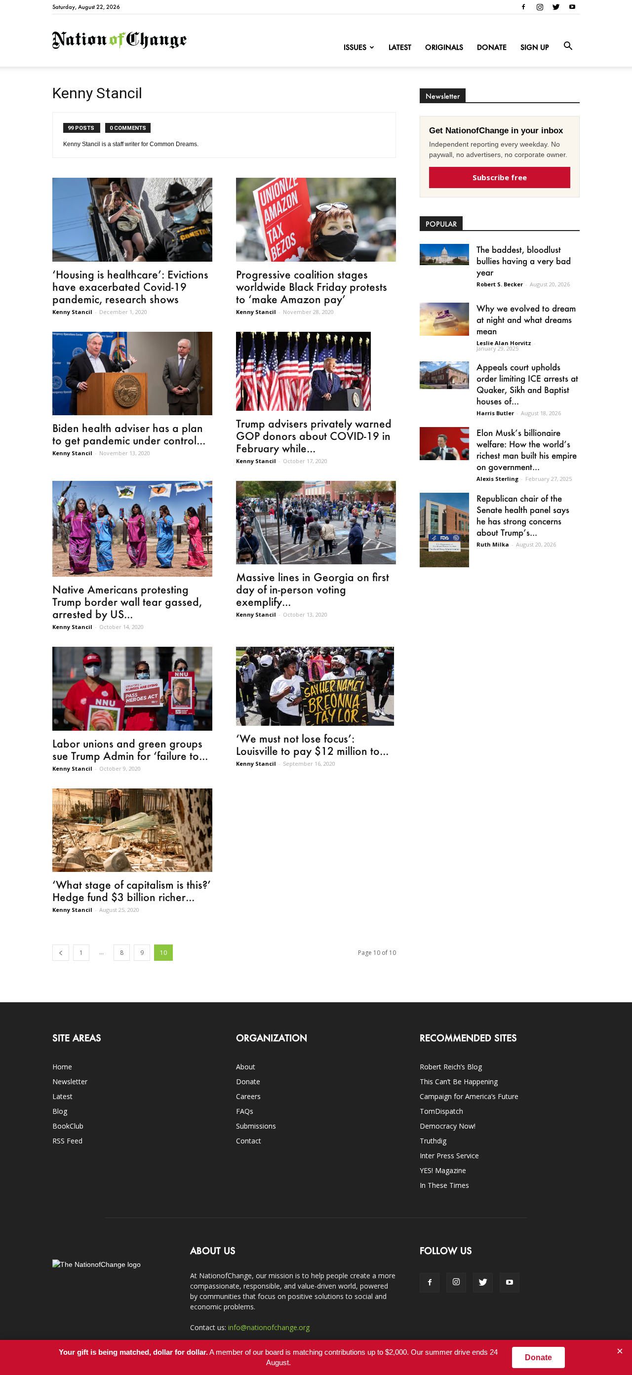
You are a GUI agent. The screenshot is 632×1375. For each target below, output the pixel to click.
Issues (355, 47)
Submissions (256, 1126)
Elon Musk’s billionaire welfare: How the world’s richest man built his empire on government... (526, 449)
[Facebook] (523, 7)
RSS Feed (67, 1140)
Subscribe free (500, 177)
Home (62, 1066)
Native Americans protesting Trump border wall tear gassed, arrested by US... (127, 602)
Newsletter (69, 1081)
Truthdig (433, 1140)
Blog (59, 1111)
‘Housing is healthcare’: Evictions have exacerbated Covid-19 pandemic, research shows (130, 287)
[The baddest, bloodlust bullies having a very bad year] (444, 254)
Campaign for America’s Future (469, 1096)
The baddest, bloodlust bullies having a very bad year (523, 260)
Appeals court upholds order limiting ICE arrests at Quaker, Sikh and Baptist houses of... (527, 383)
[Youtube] (572, 7)
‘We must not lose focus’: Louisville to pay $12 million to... (312, 744)
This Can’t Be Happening (459, 1081)
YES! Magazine (443, 1170)
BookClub (67, 1126)
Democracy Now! (447, 1126)
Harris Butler (495, 413)
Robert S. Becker (499, 284)
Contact (248, 1140)
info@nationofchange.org (269, 1327)
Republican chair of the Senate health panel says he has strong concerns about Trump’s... (522, 515)
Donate (492, 47)
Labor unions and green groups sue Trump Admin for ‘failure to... (130, 749)
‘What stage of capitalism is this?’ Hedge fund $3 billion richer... (131, 891)
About (245, 1066)
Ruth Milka (492, 544)
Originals (444, 47)
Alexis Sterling (497, 478)
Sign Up (534, 47)
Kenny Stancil (72, 311)
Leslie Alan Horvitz (503, 343)
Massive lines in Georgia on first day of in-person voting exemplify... (312, 589)
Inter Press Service (449, 1155)
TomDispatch (441, 1111)
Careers (248, 1096)
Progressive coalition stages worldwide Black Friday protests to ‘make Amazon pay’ (311, 287)
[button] (568, 46)
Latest (400, 47)
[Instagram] (539, 7)
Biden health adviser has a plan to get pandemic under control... (128, 434)
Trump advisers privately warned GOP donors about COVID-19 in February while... (314, 436)
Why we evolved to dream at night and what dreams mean (526, 319)
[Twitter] (556, 7)
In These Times (444, 1185)
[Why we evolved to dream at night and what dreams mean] (444, 319)
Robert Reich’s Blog (451, 1066)
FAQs (244, 1111)
